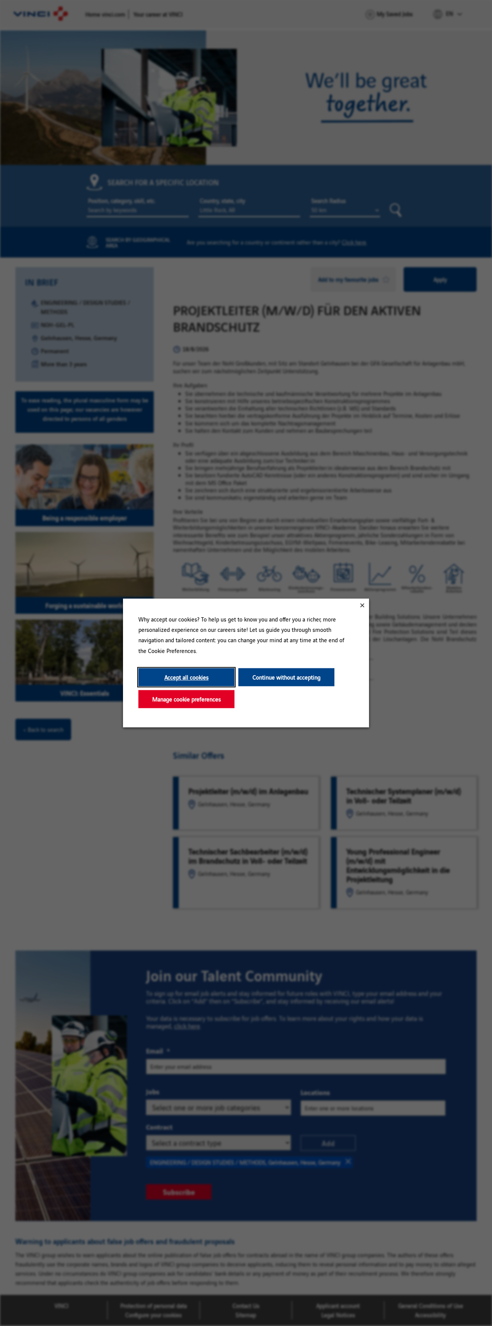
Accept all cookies (187, 677)
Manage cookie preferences (186, 699)
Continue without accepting (287, 677)
